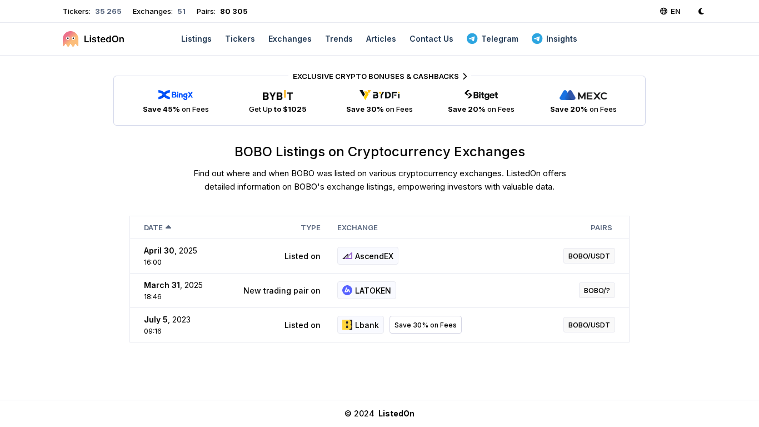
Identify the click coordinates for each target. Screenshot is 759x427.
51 (181, 11)
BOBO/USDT (589, 255)
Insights (561, 38)
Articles (381, 38)
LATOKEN (373, 290)
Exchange (357, 227)
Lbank (367, 325)
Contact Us (431, 38)
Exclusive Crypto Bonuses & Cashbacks (376, 76)
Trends (339, 38)
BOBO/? (597, 290)
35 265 (107, 11)
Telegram (499, 38)
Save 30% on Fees (426, 325)
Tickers (240, 38)
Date (153, 227)
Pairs (601, 227)
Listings (196, 38)
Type (311, 227)
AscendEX (374, 256)
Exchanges (290, 38)
